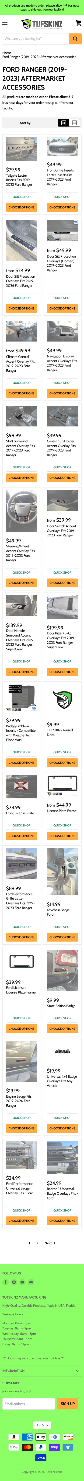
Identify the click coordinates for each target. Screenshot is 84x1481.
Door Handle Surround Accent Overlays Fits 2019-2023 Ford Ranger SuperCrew (20, 640)
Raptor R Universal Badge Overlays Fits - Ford (62, 1193)
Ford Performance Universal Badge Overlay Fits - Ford (19, 1188)
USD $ (40, 1425)
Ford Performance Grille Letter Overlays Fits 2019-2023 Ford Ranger (20, 901)
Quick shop (22, 197)
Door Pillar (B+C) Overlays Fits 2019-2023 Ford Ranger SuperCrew (61, 640)
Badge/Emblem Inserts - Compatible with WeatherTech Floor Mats (21, 733)
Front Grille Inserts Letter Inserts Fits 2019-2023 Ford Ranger (60, 177)
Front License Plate (20, 813)
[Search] (75, 38)
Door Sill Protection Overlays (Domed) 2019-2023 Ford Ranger (61, 263)
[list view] (74, 123)
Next (48, 1243)
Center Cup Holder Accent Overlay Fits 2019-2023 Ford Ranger (61, 448)
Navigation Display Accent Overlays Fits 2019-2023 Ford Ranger (62, 363)
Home (7, 53)
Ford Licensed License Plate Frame (21, 990)
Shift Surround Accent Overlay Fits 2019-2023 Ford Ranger (20, 448)
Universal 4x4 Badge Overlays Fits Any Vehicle (62, 1081)
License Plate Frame (62, 811)
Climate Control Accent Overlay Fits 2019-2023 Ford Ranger (20, 364)
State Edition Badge (61, 1006)
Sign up (68, 1403)
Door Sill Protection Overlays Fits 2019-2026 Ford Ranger (20, 281)
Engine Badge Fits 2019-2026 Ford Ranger (19, 1101)
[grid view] (63, 123)
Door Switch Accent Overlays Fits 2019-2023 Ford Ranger (61, 530)
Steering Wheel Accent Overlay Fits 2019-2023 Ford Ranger (20, 553)
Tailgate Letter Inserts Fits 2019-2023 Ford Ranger (19, 180)
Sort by (25, 123)
